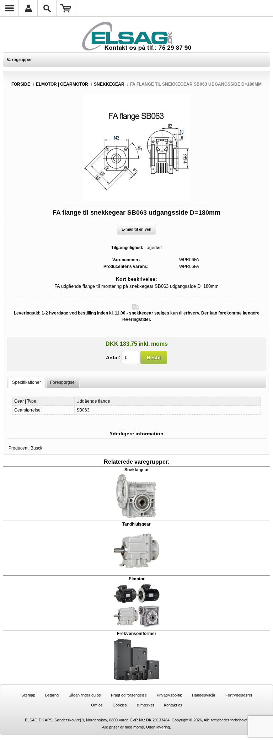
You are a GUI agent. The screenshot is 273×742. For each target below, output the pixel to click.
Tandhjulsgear (136, 524)
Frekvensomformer (136, 633)
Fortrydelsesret (238, 695)
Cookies (120, 705)
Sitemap (28, 695)
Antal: (113, 357)
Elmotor (137, 578)
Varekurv (66, 8)
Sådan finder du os (85, 695)
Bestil (154, 357)
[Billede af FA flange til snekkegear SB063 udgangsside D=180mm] (136, 199)
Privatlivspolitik (169, 695)
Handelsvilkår (203, 695)
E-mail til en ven (136, 229)
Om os (97, 705)
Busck (36, 448)
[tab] (26, 382)
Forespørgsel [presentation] (63, 382)
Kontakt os (173, 705)
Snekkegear (136, 469)
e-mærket (145, 705)
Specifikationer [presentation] (26, 382)
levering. (163, 727)
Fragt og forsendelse (129, 695)
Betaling (52, 695)
